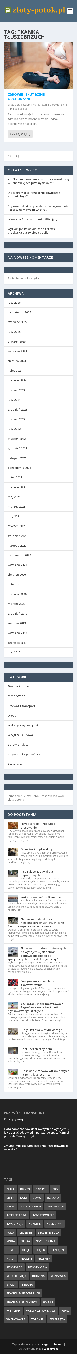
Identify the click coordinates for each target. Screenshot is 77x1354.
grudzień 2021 (17, 448)
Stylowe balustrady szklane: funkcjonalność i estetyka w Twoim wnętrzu (38, 207)
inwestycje (14, 1224)
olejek (40, 1250)
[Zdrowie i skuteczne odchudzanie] (38, 65)
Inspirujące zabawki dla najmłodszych (37, 873)
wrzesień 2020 (17, 565)
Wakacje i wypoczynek (23, 725)
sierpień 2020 (17, 574)
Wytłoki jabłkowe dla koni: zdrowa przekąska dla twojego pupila (31, 230)
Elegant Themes (52, 1344)
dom (23, 1198)
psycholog (14, 1267)
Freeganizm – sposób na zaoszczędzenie (37, 983)
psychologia (37, 1267)
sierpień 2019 (17, 623)
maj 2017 (14, 652)
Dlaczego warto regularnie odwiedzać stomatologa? (34, 194)
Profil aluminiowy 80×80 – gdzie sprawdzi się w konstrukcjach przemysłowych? (38, 181)
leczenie (26, 1232)
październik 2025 (19, 312)
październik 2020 (19, 555)
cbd (55, 1189)
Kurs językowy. (14, 1119)
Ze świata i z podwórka (24, 754)
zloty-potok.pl (22, 104)
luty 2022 (14, 429)
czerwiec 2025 (17, 322)
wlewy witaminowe (41, 1311)
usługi (48, 1302)
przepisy (44, 1258)
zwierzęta (57, 1319)
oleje (26, 1250)
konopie (35, 1224)
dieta (10, 1198)
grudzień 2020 (17, 536)
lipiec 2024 (15, 370)
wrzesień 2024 (17, 351)
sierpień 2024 (17, 361)
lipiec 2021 (15, 477)
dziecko (53, 1198)
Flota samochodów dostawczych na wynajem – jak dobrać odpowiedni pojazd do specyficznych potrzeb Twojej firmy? (37, 953)
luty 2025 (14, 332)
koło (10, 1232)
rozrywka (58, 1276)
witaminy (13, 1311)
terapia (27, 1284)
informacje (55, 1206)
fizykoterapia (30, 1206)
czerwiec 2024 (17, 380)
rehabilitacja (16, 1276)
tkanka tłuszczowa (21, 1302)
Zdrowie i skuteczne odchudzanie (26, 96)
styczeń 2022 (17, 439)
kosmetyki (54, 1224)
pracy (10, 1258)
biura (10, 1189)
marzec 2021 (16, 506)
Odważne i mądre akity (37, 849)
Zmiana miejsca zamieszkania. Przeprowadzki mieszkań (36, 1147)
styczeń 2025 (17, 341)
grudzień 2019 (17, 613)
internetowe (16, 1215)
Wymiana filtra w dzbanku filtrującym (34, 219)
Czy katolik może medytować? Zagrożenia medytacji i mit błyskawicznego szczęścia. (35, 1007)
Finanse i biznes (19, 686)
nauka (25, 1241)
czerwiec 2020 (17, 594)
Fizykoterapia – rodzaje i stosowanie (38, 825)
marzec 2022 (16, 419)
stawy (11, 1284)
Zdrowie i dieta (58, 104)
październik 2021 (19, 468)
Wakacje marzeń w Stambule (41, 897)
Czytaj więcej (20, 134)
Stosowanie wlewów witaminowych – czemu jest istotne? (45, 1072)
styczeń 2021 (17, 526)
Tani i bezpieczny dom (36, 1049)
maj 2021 (14, 497)
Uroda (12, 715)
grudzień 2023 (17, 409)
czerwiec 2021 (17, 487)
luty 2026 (14, 302)
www (65, 1311)
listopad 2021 (17, 458)
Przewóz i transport (21, 706)
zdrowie (37, 1319)
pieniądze (58, 1250)
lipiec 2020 (15, 584)
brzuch (41, 1189)
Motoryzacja (16, 696)
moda (10, 1241)
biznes (25, 1189)
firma (10, 1206)
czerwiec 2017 (17, 643)
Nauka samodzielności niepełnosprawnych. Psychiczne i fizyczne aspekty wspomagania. (36, 922)
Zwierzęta (15, 764)
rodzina (38, 1276)
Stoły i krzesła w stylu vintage (41, 1030)
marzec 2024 (16, 390)
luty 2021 (14, 516)
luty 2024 (14, 400)
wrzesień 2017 (17, 633)
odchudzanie (46, 1241)
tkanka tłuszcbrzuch (23, 1293)
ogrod (11, 1250)
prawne (26, 1258)
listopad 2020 (17, 545)
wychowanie (15, 1319)
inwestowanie (43, 1215)
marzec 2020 (16, 604)
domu (37, 1198)
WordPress (51, 1348)
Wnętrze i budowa (20, 735)
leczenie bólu (48, 1232)
